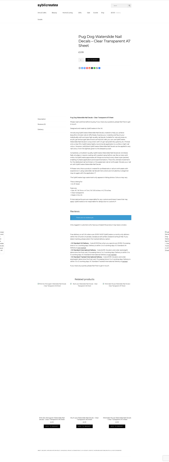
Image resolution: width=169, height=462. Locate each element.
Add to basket (92, 60)
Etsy (102, 13)
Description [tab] (42, 119)
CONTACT (91, 450)
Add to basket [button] (52, 426)
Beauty (54, 13)
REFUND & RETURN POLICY (53, 450)
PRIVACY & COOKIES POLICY (74, 450)
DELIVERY (44, 450)
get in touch (104, 266)
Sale (88, 13)
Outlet (95, 13)
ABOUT (39, 450)
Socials (40, 19)
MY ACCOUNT (85, 450)
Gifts (79, 13)
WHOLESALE (64, 450)
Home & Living (68, 13)
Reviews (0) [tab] (42, 124)
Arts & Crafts (42, 13)
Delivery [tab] (40, 129)
